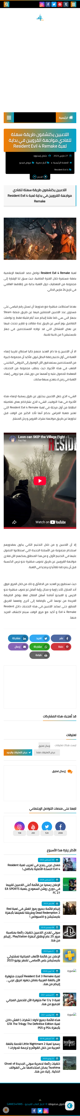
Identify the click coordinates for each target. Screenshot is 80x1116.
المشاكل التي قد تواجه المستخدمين (40, 329)
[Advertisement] (40, 66)
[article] (40, 678)
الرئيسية (63, 117)
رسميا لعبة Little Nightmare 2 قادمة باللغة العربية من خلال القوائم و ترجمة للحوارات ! (33, 1045)
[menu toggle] (73, 4)
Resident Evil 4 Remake (55, 273)
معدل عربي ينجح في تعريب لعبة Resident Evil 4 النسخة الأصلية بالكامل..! (34, 867)
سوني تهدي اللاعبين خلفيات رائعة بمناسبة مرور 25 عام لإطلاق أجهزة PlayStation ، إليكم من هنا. (32, 936)
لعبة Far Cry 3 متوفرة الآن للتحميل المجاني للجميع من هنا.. (33, 1002)
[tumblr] (65, 4)
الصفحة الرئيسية (60, 162)
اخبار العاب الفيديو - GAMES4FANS (25, 1104)
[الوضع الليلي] (69, 1105)
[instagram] (42, 4)
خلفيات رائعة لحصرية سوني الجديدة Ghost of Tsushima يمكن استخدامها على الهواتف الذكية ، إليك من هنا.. (32, 1067)
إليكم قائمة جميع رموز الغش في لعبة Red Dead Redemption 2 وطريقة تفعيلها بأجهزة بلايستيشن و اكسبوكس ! (32, 912)
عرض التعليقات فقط (45, 752)
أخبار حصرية (41, 162)
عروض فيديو (25, 162)
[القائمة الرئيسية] (9, 117)
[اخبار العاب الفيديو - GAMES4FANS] (40, 17)
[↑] (40, 1100)
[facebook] (48, 4)
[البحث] (6, 4)
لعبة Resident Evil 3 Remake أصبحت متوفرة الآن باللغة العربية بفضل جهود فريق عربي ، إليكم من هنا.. (32, 980)
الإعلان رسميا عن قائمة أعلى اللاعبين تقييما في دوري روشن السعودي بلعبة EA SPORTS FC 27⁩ (32, 888)
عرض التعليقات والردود (17, 752)
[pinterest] (60, 4)
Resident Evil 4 (61, 169)
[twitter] (54, 4)
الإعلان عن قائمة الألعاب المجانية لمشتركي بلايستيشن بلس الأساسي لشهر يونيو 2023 (33, 958)
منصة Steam (12, 312)
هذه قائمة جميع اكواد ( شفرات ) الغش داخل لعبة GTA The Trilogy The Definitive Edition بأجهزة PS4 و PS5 (33, 1023)
